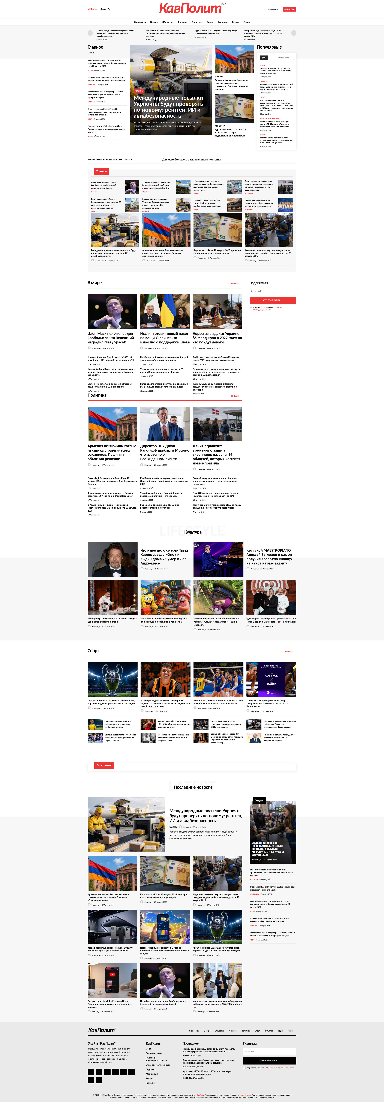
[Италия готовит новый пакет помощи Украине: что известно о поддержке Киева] (165, 311)
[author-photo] (93, 260)
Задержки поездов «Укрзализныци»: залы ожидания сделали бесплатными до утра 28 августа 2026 (263, 33)
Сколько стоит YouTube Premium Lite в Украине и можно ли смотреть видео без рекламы (106, 129)
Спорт (90, 119)
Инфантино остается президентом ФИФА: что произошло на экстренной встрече (279, 738)
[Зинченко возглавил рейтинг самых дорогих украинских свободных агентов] (95, 724)
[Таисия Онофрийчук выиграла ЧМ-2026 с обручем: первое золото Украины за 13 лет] (148, 724)
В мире (263, 65)
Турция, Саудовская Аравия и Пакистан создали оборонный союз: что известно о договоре (215, 387)
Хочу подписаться (271, 300)
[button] (105, 9)
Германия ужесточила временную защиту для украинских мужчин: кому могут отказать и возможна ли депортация (217, 372)
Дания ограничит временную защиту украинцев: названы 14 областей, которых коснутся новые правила (216, 454)
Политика (219, 77)
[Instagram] (288, 160)
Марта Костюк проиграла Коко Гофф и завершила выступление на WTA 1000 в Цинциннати (276, 140)
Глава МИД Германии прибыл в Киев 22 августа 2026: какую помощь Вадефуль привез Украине (112, 481)
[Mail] (107, 1072)
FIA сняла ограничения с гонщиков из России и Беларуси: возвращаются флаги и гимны (280, 724)
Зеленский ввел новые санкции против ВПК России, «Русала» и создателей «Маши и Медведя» (275, 124)
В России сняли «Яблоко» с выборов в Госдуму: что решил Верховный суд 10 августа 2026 (112, 508)
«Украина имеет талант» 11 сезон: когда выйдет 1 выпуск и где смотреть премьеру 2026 (259, 203)
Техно (90, 102)
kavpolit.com (245, 1095)
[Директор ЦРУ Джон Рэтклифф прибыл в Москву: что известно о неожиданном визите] (165, 424)
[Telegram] (123, 1072)
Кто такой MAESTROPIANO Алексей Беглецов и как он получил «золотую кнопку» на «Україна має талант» (269, 557)
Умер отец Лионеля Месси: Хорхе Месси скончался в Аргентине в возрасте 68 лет (173, 738)
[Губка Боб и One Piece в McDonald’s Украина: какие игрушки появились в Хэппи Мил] (165, 597)
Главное (138, 91)
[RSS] (115, 1072)
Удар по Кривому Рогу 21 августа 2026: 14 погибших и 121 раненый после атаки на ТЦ (275, 71)
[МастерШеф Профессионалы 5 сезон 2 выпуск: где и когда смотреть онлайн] (113, 597)
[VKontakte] (91, 1080)
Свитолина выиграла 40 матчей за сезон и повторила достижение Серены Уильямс (120, 738)
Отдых (90, 70)
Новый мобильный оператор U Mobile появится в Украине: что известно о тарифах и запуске (105, 95)
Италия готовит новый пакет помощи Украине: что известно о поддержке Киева (165, 338)
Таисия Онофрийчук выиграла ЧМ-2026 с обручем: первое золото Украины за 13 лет (174, 724)
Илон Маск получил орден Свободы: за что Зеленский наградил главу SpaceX (103, 185)
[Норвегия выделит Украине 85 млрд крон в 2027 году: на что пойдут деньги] (217, 311)
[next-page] (293, 33)
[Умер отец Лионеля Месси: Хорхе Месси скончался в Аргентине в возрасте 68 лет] (148, 738)
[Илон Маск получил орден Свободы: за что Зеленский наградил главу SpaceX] (132, 187)
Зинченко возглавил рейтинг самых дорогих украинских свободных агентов (118, 724)
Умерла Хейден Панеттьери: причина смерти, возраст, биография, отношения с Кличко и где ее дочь (112, 372)
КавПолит (200, 1095)
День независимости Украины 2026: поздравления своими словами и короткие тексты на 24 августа (276, 87)
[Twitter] (294, 160)
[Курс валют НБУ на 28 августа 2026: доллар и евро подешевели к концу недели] (234, 108)
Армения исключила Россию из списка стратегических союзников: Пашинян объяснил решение (166, 33)
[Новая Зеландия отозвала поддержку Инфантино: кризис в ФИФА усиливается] (201, 724)
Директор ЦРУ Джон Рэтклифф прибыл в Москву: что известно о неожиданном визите (164, 452)
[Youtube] (99, 1080)
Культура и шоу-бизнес (269, 119)
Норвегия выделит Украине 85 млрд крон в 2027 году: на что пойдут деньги (217, 338)
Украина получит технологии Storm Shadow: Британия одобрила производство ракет (208, 203)
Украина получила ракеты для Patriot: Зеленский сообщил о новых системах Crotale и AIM (156, 185)
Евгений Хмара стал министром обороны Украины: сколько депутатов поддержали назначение (215, 481)
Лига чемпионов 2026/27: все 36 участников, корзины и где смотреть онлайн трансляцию (104, 112)
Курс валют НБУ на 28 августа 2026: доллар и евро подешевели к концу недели (230, 133)
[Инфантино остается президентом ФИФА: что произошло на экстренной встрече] (253, 738)
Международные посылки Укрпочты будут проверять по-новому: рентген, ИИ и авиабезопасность (115, 33)
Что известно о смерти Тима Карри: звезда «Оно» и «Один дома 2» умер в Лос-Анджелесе (164, 557)
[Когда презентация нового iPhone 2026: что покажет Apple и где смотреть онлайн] (112, 927)
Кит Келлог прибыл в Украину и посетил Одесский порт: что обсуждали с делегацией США (164, 481)
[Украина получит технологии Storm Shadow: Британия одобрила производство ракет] (234, 205)
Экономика (220, 126)
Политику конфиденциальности (280, 1068)
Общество (92, 85)
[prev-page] (90, 33)
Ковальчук (100, 261)
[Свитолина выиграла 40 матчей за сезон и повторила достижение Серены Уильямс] (95, 738)
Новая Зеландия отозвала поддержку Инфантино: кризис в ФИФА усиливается (226, 724)
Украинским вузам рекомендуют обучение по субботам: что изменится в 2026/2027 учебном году (217, 1004)
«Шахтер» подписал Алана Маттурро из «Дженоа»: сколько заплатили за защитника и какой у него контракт (165, 704)
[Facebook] (283, 160)
